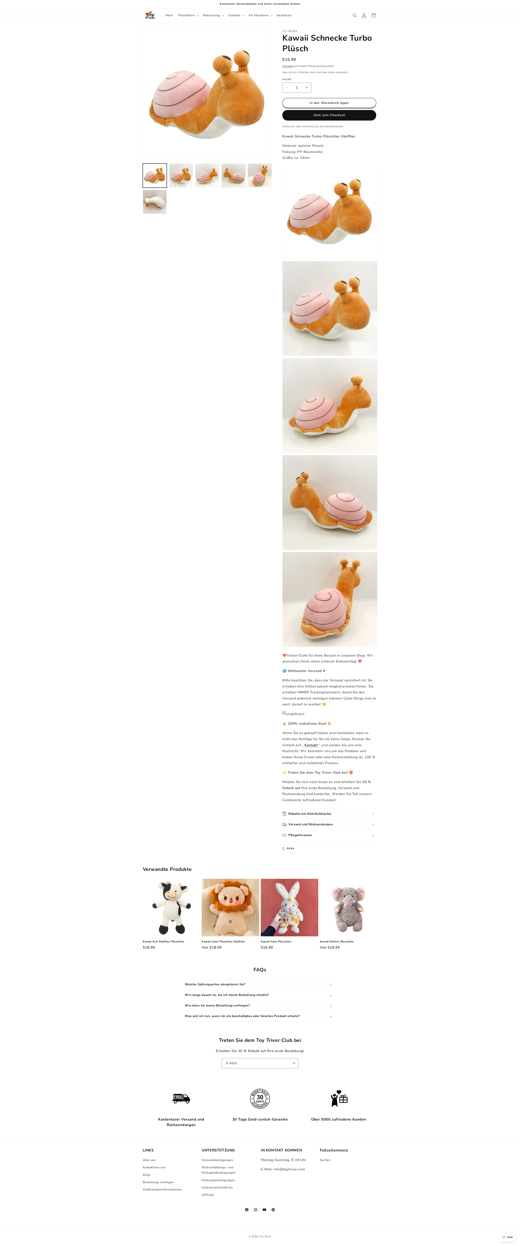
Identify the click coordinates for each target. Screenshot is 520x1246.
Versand (287, 66)
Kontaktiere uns (154, 1167)
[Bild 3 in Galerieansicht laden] (207, 175)
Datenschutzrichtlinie (217, 1188)
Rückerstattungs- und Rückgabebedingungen (219, 1170)
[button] (188, 15)
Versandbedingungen (217, 1160)
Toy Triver (265, 1236)
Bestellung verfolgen (158, 1182)
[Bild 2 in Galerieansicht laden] (181, 175)
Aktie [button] (290, 848)
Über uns (149, 1160)
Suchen (325, 1160)
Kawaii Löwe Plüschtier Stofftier (223, 941)
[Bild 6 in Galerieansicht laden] (155, 202)
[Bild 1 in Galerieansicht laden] (155, 175)
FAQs (147, 1175)
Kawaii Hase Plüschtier (276, 941)
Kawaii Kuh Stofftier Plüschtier (164, 941)
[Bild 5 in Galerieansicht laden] (260, 175)
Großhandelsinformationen (162, 1190)
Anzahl (287, 79)
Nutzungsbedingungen (218, 1180)
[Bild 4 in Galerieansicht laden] (233, 175)
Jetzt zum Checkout (329, 115)
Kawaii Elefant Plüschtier (337, 941)
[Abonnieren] (293, 1063)
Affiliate (208, 1195)
